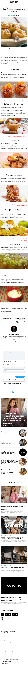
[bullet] (14, 361)
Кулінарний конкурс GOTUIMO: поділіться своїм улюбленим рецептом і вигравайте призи (8, 452)
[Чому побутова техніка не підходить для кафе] (23, 442)
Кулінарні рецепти (17, 7)
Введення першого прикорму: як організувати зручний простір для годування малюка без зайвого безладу (9, 462)
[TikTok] (13, 614)
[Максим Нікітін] (14, 329)
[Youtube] (16, 614)
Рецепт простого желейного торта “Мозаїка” (17, 271)
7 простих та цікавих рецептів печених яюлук (17, 136)
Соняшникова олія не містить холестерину (7, 319)
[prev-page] (22, 400)
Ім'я (4, 366)
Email (5, 370)
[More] (22, 51)
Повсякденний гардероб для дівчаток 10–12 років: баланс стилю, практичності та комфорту (14, 418)
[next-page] (24, 400)
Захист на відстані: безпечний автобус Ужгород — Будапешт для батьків (9, 433)
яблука (3, 58)
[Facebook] (12, 341)
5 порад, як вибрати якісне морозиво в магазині (16, 304)
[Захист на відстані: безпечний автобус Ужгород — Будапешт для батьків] (23, 433)
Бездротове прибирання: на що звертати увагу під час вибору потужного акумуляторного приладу (9, 471)
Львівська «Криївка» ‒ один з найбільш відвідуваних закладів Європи (20, 320)
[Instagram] (15, 341)
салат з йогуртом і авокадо (15, 100)
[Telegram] (9, 614)
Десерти (8, 7)
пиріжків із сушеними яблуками (13, 170)
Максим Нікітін (11, 15)
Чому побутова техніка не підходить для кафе (7, 442)
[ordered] (12, 361)
